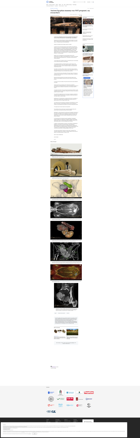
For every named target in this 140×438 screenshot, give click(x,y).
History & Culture (52, 4)
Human (57, 4)
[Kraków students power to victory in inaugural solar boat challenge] (88, 36)
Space (47, 4)
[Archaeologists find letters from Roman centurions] (88, 71)
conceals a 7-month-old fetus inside (65, 49)
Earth (65, 4)
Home (88, 8)
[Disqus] (66, 356)
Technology (74, 4)
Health (60, 4)
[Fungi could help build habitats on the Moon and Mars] (88, 29)
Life (62, 4)
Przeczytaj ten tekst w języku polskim (54, 15)
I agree (35, 433)
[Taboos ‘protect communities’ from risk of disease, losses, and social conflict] (88, 22)
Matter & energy (69, 4)
